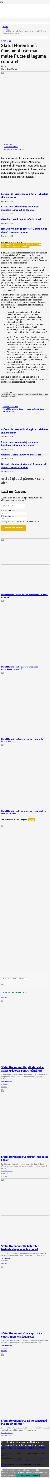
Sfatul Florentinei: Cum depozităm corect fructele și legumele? (21, 1335)
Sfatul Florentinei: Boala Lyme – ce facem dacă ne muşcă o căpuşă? (23, 812)
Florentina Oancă (6, 1081)
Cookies (35, 1475)
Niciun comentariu (11, 147)
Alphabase (5, 1466)
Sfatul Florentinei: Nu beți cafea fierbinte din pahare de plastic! (20, 1248)
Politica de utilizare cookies (18, 1460)
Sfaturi (6, 41)
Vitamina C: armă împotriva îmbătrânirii (21, 219)
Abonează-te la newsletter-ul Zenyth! (23, 1447)
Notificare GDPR (36, 1460)
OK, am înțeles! (23, 1475)
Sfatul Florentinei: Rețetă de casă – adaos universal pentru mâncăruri (22, 1069)
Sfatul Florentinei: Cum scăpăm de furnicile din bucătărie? (22, 740)
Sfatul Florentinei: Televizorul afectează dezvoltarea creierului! (19, 668)
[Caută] (2, 984)
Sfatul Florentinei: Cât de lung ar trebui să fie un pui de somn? (24, 595)
